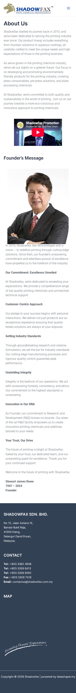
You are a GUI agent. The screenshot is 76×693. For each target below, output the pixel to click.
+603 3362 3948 (20, 564)
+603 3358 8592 (20, 573)
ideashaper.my (66, 676)
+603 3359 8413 (20, 568)
